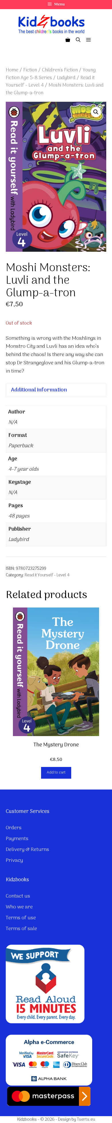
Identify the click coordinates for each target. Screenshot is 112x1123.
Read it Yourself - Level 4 (47, 575)
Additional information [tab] (39, 390)
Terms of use (21, 918)
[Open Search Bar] (78, 40)
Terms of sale (21, 929)
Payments (17, 839)
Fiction (30, 70)
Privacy (14, 860)
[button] (96, 112)
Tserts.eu (86, 1119)
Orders (14, 828)
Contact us (18, 896)
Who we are (19, 907)
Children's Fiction (60, 70)
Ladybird (66, 78)
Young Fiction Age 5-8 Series (51, 74)
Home (12, 70)
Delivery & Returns (27, 850)
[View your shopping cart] (68, 40)
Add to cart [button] (56, 773)
